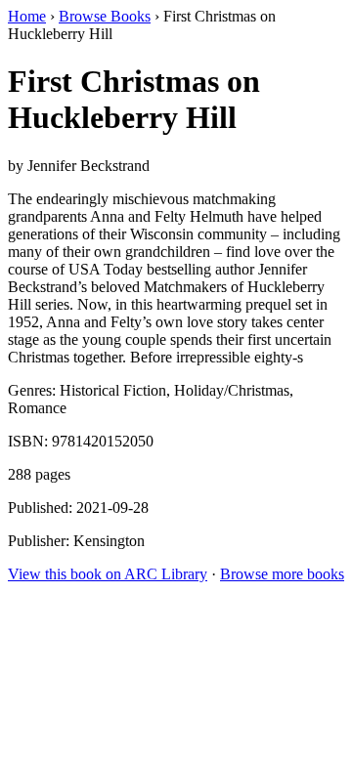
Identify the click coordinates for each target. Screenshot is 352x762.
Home (27, 16)
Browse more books (282, 574)
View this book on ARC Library (107, 574)
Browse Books (105, 16)
